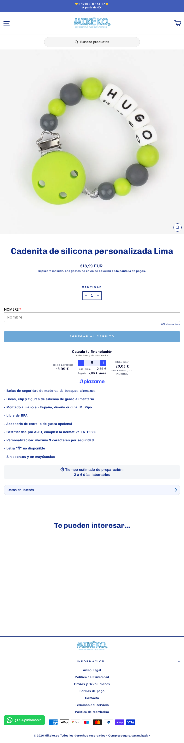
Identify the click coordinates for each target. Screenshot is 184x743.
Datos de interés (20, 490)
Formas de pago (92, 691)
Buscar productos (94, 42)
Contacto (92, 698)
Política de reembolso (92, 712)
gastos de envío (82, 270)
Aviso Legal (92, 670)
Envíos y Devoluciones (92, 684)
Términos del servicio (92, 705)
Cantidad (92, 287)
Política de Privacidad (92, 677)
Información (91, 661)
